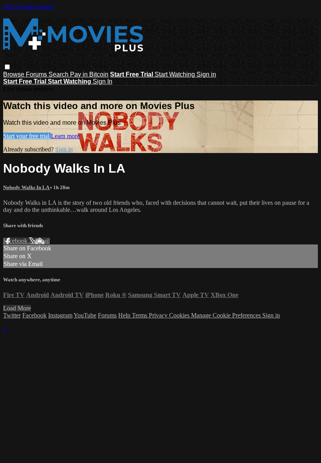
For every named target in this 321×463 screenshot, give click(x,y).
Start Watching (176, 74)
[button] (7, 66)
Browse (14, 74)
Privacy (159, 315)
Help (125, 315)
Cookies (180, 315)
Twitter (12, 315)
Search (59, 74)
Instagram (60, 315)
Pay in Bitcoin (89, 74)
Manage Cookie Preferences (226, 315)
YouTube (85, 315)
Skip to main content (28, 6)
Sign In (102, 81)
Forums (37, 74)
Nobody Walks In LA (26, 187)
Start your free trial (27, 136)
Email (42, 240)
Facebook (16, 240)
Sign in (206, 74)
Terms (140, 315)
